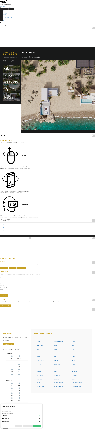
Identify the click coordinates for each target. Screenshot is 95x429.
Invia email (22, 268)
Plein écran (6, 23)
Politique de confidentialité (6, 411)
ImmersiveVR (8, 7)
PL (3, 233)
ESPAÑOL (5, 14)
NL (3, 231)
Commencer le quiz (8, 344)
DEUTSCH (5, 13)
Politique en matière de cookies (7, 413)
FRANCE (5, 11)
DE (3, 228)
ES (3, 230)
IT (3, 224)
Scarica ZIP (3, 268)
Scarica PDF (12, 268)
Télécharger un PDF (5, 305)
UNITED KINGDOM (7, 17)
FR (3, 227)
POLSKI (4, 20)
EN (3, 226)
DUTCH (4, 18)
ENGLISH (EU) (6, 16)
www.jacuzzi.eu (3, 6)
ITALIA (4, 10)
